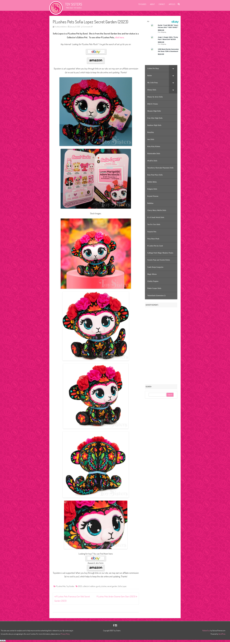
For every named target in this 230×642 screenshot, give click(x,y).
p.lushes (103, 586)
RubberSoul (206, 631)
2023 (80, 586)
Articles (172, 4)
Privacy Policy (65, 634)
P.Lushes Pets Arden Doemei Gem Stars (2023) (116, 596)
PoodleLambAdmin (60, 27)
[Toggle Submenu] (173, 68)
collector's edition (89, 586)
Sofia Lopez (122, 586)
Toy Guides (142, 4)
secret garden (112, 586)
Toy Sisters (73, 4)
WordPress (221, 634)
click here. (119, 37)
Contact (162, 4)
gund (98, 586)
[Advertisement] (161, 345)
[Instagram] (116, 625)
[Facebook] (113, 625)
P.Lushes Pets (61, 586)
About (152, 4)
